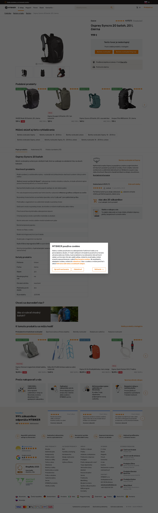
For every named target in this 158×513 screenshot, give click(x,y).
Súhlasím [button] (99, 269)
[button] (77, 261)
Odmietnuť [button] (78, 269)
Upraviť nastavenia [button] (61, 269)
